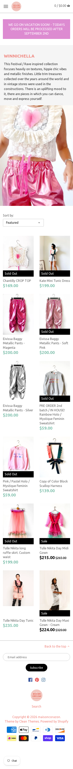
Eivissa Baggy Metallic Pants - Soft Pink (54, 343)
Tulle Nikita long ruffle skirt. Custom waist (16, 552)
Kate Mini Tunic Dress (55, 280)
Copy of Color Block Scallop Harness (54, 483)
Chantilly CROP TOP (17, 280)
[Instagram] (43, 679)
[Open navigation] (6, 6)
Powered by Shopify (54, 721)
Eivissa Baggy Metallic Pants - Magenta (14, 343)
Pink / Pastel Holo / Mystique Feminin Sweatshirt (16, 486)
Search (36, 706)
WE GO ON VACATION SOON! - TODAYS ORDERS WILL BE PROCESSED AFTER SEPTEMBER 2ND (36, 29)
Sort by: (8, 215)
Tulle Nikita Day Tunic (18, 620)
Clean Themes (29, 721)
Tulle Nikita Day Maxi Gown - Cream (54, 623)
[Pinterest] (37, 679)
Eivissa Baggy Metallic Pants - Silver (18, 408)
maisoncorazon (49, 717)
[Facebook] (30, 679)
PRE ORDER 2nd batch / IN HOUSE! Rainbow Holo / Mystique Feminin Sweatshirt (52, 414)
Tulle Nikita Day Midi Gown (54, 550)
